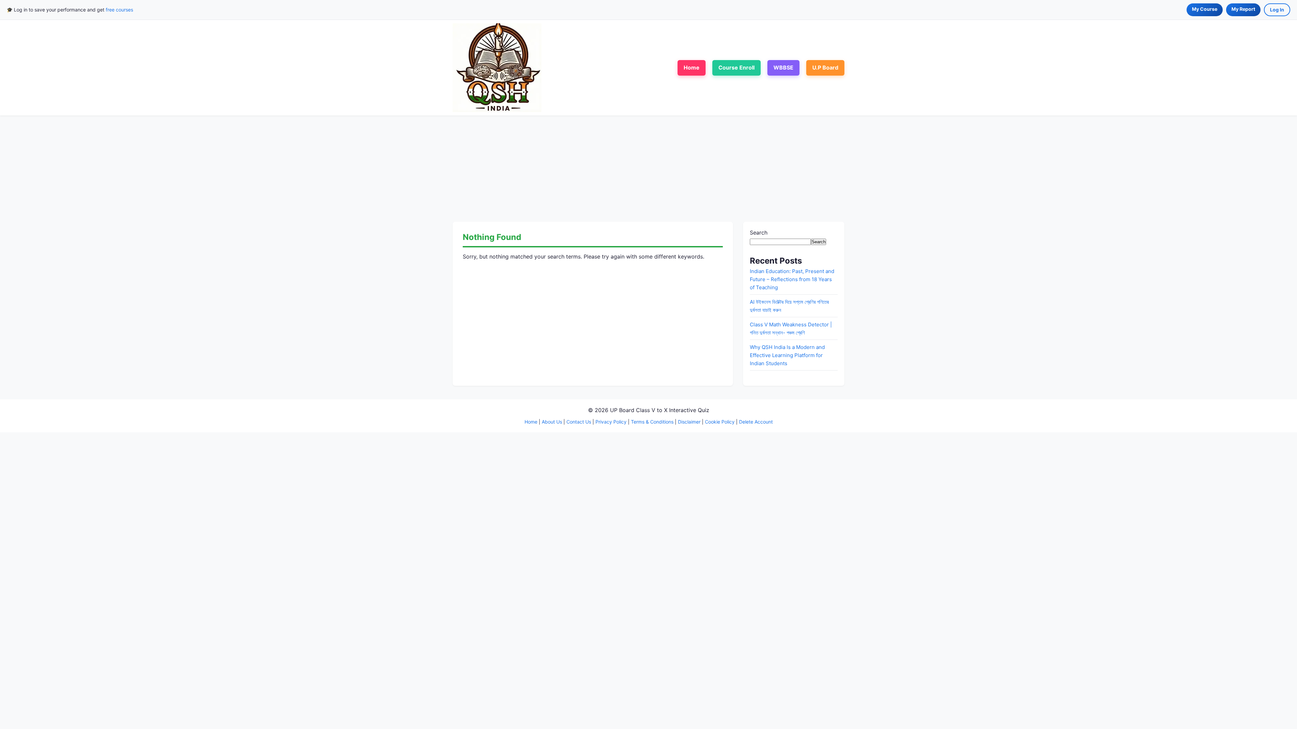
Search (758, 232)
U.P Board (825, 67)
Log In (1277, 9)
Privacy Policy (611, 422)
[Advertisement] (648, 167)
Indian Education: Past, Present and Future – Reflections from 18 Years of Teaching (792, 279)
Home (692, 67)
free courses (119, 9)
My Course (1204, 9)
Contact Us (578, 422)
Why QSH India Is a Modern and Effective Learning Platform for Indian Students (787, 355)
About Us (552, 422)
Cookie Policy (720, 422)
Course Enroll (736, 67)
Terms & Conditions (652, 422)
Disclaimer (689, 422)
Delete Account (756, 422)
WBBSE (783, 67)
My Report (1243, 9)
